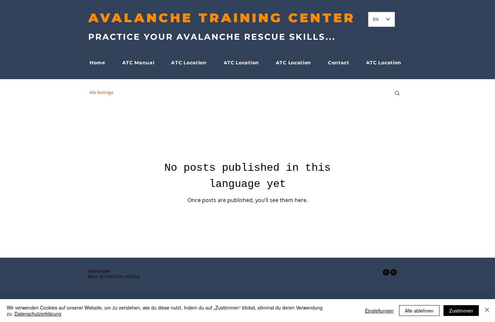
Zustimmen (461, 310)
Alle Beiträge (101, 92)
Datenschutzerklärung (37, 313)
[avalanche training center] (393, 272)
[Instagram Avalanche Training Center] (386, 272)
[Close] (487, 310)
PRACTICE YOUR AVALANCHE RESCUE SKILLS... (212, 37)
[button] (397, 93)
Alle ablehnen (419, 310)
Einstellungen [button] (379, 310)
